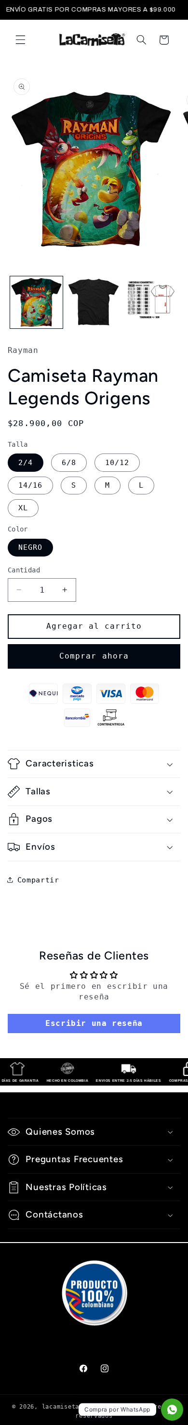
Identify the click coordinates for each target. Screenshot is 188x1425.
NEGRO (30, 547)
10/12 (117, 462)
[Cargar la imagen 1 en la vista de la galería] (36, 302)
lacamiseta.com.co (74, 1406)
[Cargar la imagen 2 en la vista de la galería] (93, 302)
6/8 (69, 462)
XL (23, 508)
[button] (20, 40)
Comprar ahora (94, 656)
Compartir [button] (38, 880)
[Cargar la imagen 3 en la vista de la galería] (151, 302)
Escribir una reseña (94, 1023)
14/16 (30, 485)
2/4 (25, 462)
